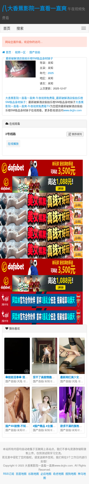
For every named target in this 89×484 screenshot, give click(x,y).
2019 (82, 381)
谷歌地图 (33, 474)
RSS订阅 (8, 474)
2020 (27, 381)
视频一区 (20, 52)
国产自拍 (34, 52)
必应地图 (46, 474)
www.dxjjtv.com (72, 110)
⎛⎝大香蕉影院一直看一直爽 (34, 8)
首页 (6, 28)
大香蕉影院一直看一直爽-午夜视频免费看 (30, 98)
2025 (51, 73)
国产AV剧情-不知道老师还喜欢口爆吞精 (29, 426)
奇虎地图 (58, 474)
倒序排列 (76, 134)
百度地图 (21, 474)
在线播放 (13, 143)
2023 (54, 381)
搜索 (20, 28)
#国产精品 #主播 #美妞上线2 (50, 426)
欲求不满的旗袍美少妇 (73, 426)
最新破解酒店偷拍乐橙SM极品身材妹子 (29, 58)
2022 (26, 430)
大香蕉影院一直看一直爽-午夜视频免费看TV (44, 104)
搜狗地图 (70, 474)
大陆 (19, 381)
